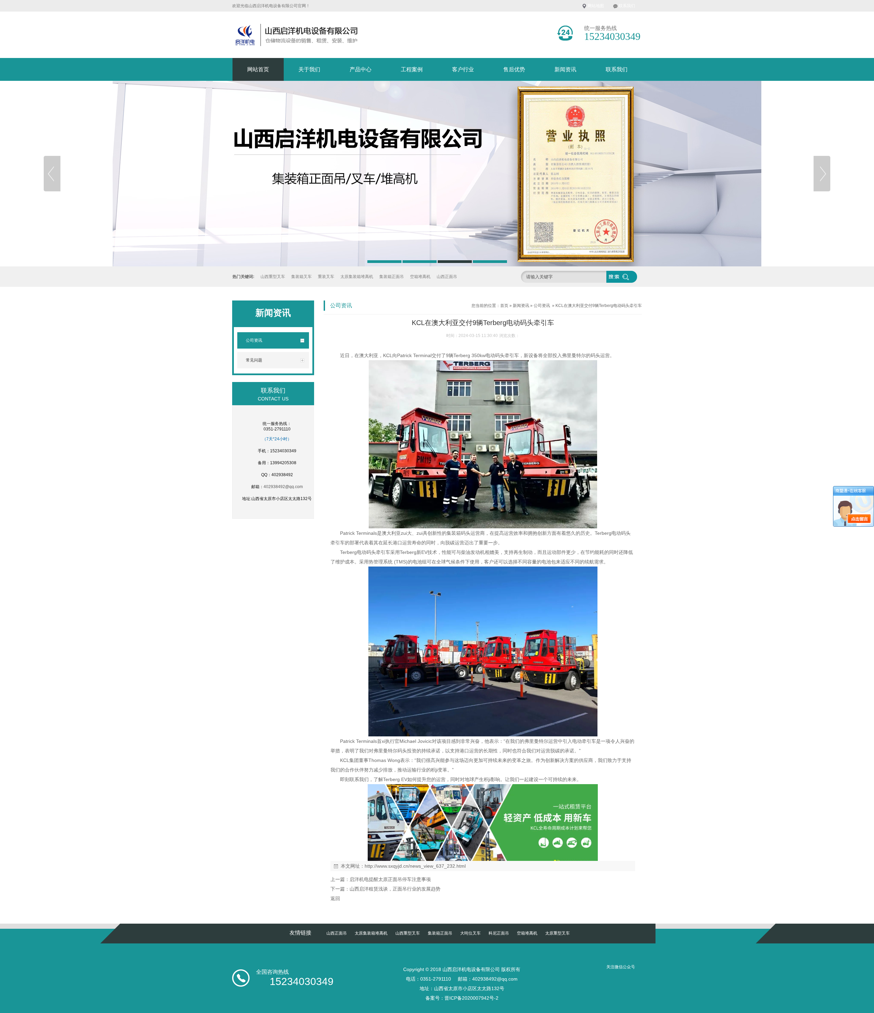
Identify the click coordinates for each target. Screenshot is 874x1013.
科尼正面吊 (499, 933)
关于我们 (309, 69)
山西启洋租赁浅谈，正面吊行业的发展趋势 (395, 889)
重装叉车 (326, 276)
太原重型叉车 (557, 933)
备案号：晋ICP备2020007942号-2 (461, 998)
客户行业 (463, 69)
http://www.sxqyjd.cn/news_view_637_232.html (415, 866)
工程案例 (412, 69)
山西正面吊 (447, 276)
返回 (335, 898)
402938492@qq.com (283, 486)
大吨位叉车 (470, 933)
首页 (504, 305)
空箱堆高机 (420, 276)
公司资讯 (542, 305)
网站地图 (596, 5)
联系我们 (627, 5)
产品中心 (360, 69)
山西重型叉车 (272, 276)
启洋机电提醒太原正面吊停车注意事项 (390, 879)
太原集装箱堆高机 (356, 276)
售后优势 (514, 69)
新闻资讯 (565, 69)
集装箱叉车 (301, 276)
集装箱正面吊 (391, 276)
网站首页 (258, 69)
